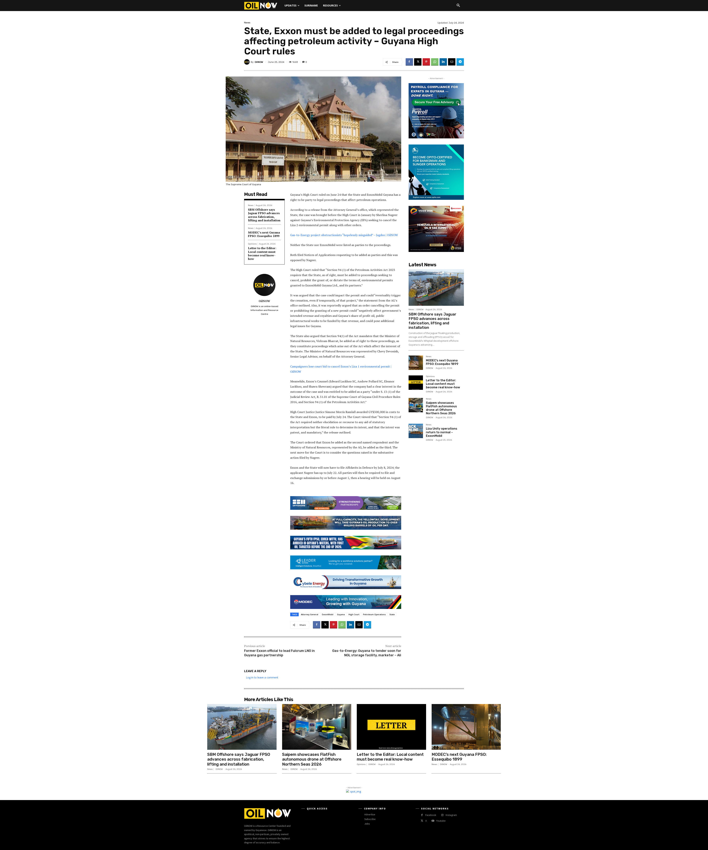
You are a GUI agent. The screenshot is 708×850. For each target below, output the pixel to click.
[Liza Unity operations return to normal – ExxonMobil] (416, 431)
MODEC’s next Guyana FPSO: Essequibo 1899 (264, 234)
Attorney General (309, 614)
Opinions (252, 244)
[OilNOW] (247, 62)
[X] (417, 62)
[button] (458, 5)
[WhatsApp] (434, 62)
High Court (353, 614)
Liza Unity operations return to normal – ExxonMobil (441, 432)
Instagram (451, 815)
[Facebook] (409, 62)
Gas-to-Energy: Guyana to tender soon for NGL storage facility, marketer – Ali (366, 653)
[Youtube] (433, 820)
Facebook (430, 815)
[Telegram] (460, 62)
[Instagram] (442, 815)
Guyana (341, 614)
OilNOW (259, 62)
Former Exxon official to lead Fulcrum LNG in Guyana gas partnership (279, 653)
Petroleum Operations (374, 614)
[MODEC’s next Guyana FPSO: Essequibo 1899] (416, 363)
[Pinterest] (426, 62)
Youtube (441, 820)
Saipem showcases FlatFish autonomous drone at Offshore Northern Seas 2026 (441, 408)
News (247, 22)
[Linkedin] (443, 62)
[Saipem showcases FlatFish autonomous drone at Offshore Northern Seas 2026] (416, 405)
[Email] (451, 62)
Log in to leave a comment (262, 677)
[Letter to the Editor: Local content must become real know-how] (416, 382)
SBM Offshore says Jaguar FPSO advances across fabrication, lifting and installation (264, 215)
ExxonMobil (327, 614)
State (392, 614)
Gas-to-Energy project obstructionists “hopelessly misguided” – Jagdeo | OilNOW (344, 235)
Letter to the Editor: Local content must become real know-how (262, 253)
